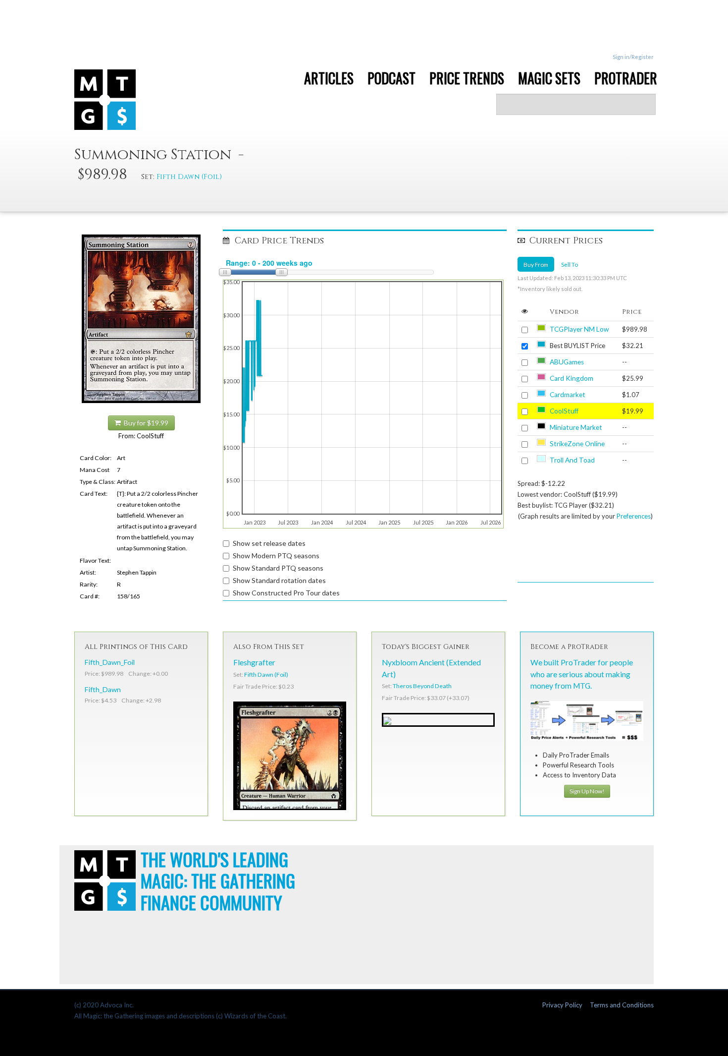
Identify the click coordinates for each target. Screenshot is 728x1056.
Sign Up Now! (587, 791)
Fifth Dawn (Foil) (189, 176)
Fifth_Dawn (103, 689)
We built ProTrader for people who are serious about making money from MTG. (581, 674)
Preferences (634, 516)
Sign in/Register (633, 57)
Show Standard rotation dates (279, 580)
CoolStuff (564, 411)
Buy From (535, 264)
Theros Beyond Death (422, 686)
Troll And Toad (572, 460)
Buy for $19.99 (144, 423)
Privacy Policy (562, 1005)
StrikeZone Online (577, 444)
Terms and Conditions (622, 1005)
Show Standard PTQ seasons (278, 568)
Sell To (569, 264)
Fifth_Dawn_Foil (110, 662)
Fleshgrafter (254, 662)
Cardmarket (567, 395)
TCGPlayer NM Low (579, 329)
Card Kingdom (571, 378)
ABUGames (567, 362)
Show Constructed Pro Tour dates (286, 592)
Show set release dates (269, 543)
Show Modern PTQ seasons (276, 555)
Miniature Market (576, 427)
